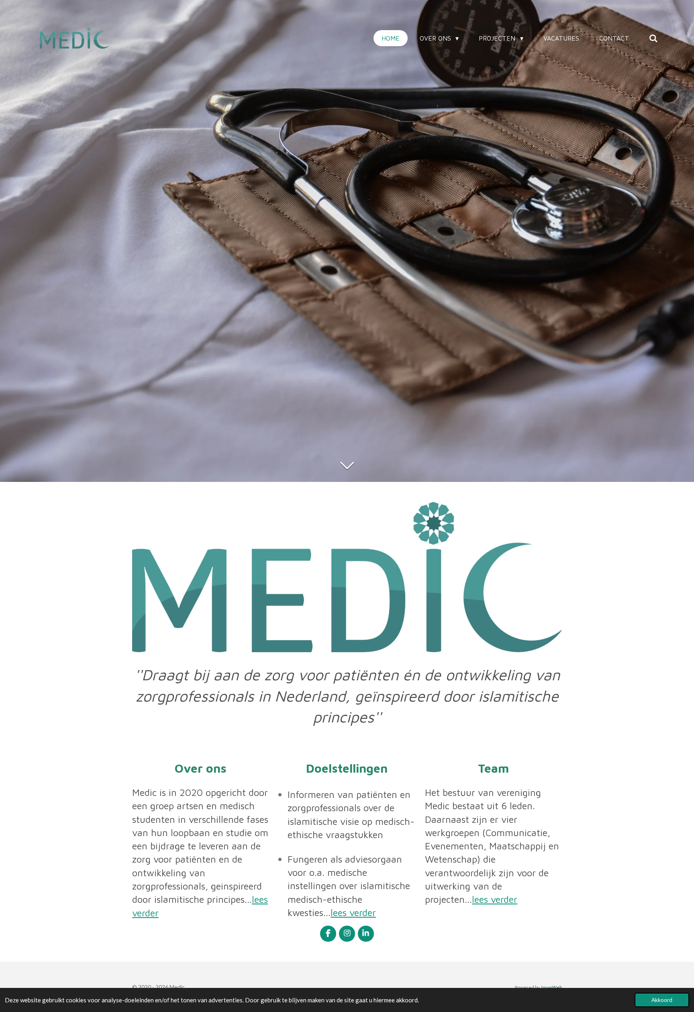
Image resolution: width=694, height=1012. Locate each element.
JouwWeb (551, 987)
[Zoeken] (653, 38)
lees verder (353, 912)
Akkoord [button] (661, 1000)
